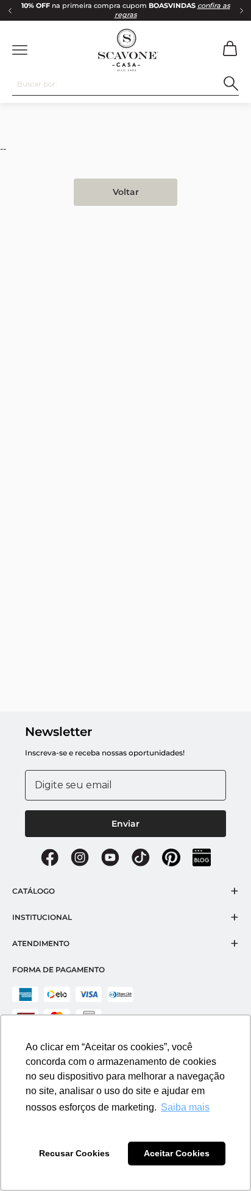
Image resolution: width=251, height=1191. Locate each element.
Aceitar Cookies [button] (177, 1153)
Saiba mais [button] (185, 1107)
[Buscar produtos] (231, 83)
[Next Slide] (241, 10)
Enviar (125, 823)
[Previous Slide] (10, 10)
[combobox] (125, 84)
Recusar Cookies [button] (74, 1153)
